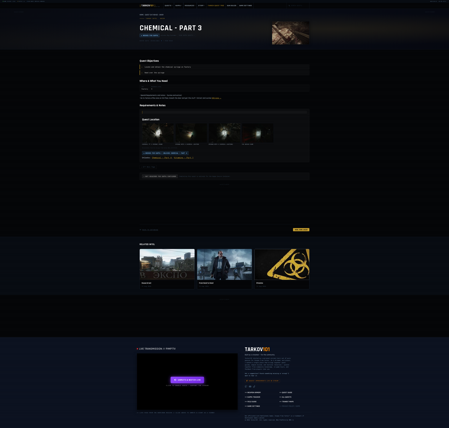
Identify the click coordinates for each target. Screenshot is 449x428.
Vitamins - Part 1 (184, 157)
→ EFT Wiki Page (148, 167)
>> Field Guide (251, 401)
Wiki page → (216, 98)
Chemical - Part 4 (162, 157)
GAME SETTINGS (245, 6)
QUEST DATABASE (151, 15)
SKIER (161, 15)
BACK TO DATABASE (150, 230)
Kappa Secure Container (221, 176)
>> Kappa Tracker (252, 397)
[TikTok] (254, 386)
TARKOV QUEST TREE (216, 6)
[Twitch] (246, 386)
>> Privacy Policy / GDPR (289, 406)
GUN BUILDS (231, 6)
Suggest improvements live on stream (263, 381)
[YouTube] (250, 386)
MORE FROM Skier (301, 229)
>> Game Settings (252, 406)
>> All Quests (285, 397)
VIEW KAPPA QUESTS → (186, 35)
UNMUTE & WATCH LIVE (189, 380)
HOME (142, 15)
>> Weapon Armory (253, 392)
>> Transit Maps (286, 401)
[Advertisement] (18, 48)
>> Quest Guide (285, 392)
